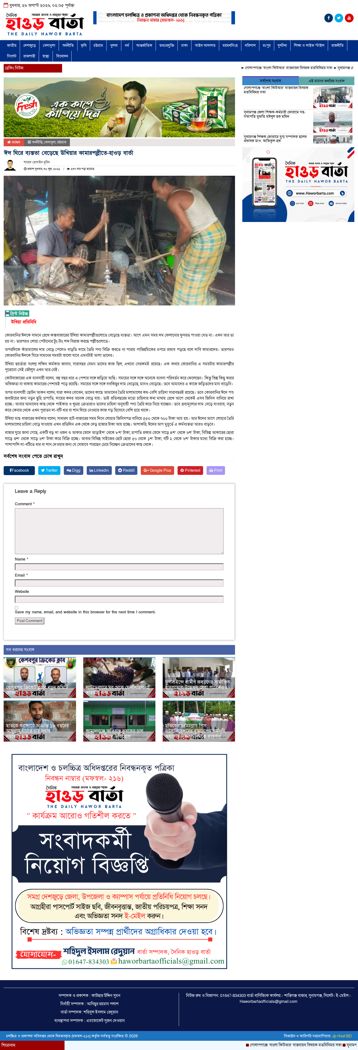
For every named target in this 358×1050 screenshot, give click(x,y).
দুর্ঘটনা (282, 45)
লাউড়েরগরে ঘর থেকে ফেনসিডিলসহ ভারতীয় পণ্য (117, 690)
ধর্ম (127, 45)
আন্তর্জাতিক (144, 45)
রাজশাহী (29, 56)
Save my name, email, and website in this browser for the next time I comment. (85, 612)
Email (21, 575)
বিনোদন (62, 56)
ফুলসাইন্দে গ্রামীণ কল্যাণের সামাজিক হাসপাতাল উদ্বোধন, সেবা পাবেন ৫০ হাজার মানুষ (197, 687)
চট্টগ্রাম (98, 45)
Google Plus (160, 470)
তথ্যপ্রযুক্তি (166, 45)
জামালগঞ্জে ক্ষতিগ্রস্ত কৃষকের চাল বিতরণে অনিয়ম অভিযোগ (114, 734)
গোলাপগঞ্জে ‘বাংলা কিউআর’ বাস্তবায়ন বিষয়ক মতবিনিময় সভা (257, 68)
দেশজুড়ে (29, 45)
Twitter (51, 470)
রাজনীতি (337, 45)
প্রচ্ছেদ (15, 142)
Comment (25, 504)
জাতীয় (11, 45)
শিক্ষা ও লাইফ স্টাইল (309, 45)
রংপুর (267, 45)
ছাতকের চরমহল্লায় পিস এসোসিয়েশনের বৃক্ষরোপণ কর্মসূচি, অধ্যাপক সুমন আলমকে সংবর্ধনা (195, 731)
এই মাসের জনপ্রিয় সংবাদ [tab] (327, 81)
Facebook (20, 470)
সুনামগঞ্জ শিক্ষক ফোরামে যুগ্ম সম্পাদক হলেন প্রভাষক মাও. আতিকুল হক (275, 139)
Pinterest (192, 470)
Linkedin (101, 470)
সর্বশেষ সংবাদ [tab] (270, 81)
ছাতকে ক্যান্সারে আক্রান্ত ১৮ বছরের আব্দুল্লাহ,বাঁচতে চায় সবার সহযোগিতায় (37, 731)
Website (22, 591)
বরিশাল (250, 45)
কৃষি (83, 45)
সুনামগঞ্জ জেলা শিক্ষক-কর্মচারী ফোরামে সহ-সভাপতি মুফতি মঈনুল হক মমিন (274, 114)
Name (21, 559)
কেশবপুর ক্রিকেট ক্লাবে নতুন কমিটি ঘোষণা (37, 690)
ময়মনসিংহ (230, 45)
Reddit (128, 470)
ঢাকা (184, 45)
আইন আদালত (205, 45)
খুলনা (114, 45)
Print (217, 470)
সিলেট (11, 56)
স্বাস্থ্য (45, 56)
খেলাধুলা (49, 45)
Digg (75, 470)
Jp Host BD (342, 1036)
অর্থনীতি (68, 45)
